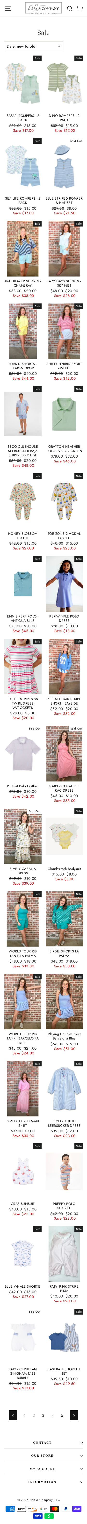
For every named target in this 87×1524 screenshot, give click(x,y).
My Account (42, 1469)
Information (42, 1482)
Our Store (42, 1455)
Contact (42, 1442)
